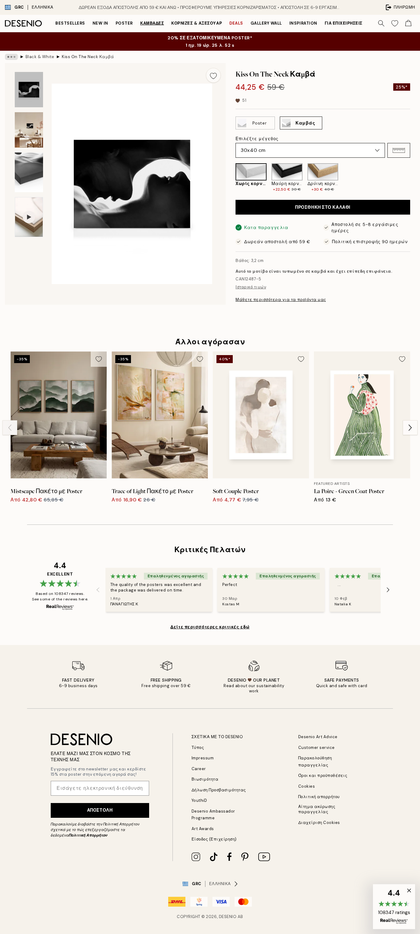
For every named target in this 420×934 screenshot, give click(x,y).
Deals (236, 23)
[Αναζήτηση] (381, 23)
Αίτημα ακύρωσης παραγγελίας (316, 809)
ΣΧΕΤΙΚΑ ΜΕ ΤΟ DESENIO (217, 736)
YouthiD (199, 800)
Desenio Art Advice (318, 736)
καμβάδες (152, 23)
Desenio (228, 916)
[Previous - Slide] (231, 178)
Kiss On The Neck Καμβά (88, 56)
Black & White (40, 56)
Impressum (203, 758)
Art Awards (203, 828)
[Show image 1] (29, 89)
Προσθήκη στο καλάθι (323, 207)
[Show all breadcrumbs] (11, 57)
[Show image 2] (29, 130)
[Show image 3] (29, 172)
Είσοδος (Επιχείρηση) (214, 839)
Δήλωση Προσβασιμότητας (219, 790)
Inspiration (303, 23)
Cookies (306, 786)
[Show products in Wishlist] (395, 23)
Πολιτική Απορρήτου (88, 835)
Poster (124, 23)
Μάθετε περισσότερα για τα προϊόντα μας (281, 299)
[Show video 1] (29, 217)
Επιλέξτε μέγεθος (257, 138)
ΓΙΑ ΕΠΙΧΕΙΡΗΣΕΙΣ (344, 23)
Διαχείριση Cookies (319, 822)
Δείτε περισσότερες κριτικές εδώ (209, 627)
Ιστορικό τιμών (251, 287)
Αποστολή (100, 810)
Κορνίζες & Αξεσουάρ (196, 23)
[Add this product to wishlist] (213, 75)
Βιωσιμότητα (205, 779)
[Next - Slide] (415, 178)
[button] (398, 150)
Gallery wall (266, 23)
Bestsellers (70, 23)
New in (100, 23)
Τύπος (198, 747)
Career (199, 768)
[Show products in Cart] (408, 23)
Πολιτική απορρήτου (319, 796)
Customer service (316, 747)
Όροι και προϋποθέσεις (322, 775)
